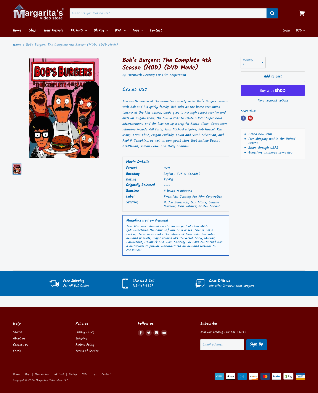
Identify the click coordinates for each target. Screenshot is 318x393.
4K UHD (77, 30)
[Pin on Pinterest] (250, 118)
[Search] (272, 13)
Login (286, 30)
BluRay (99, 30)
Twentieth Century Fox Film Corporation (156, 75)
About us (19, 338)
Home (17, 30)
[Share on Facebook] (243, 118)
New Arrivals (53, 30)
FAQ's (17, 351)
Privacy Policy (84, 332)
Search (17, 332)
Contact (156, 30)
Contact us (20, 344)
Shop (32, 30)
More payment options (273, 101)
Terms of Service (87, 351)
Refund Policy (84, 344)
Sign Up (256, 344)
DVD (119, 30)
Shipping (81, 338)
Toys (136, 30)
